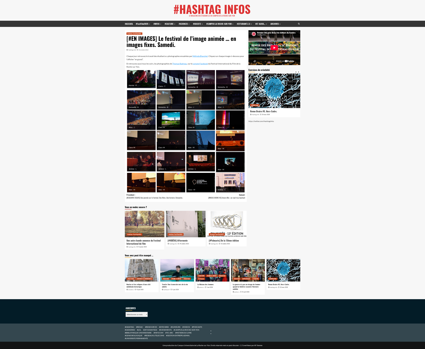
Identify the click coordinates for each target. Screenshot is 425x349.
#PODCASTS (197, 327)
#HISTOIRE (131, 279)
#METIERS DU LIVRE (183, 333)
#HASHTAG (187, 279)
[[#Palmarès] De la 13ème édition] (227, 224)
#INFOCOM (158, 333)
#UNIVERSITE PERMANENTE (144, 279)
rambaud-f (167, 290)
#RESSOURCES (151, 327)
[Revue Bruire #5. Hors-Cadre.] (262, 91)
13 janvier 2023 (142, 247)
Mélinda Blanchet (200, 56)
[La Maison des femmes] (212, 270)
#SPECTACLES (246, 279)
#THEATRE (255, 279)
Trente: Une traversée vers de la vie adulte (175, 285)
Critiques (201, 279)
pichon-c (201, 287)
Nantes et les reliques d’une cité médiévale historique (138, 285)
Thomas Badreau (179, 63)
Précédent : (155, 196)
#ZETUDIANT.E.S (243, 23)
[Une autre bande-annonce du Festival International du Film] (144, 224)
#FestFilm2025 (142, 23)
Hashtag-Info (132, 50)
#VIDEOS (186, 327)
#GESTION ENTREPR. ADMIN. (178, 335)
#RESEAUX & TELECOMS (154, 335)
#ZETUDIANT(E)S (150, 330)
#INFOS (156, 23)
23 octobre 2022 (143, 50)
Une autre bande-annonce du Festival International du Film (144, 242)
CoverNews (246, 345)
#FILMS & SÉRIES (176, 279)
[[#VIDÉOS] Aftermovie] (186, 224)
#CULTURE (169, 23)
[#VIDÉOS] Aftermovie (178, 240)
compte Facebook (200, 63)
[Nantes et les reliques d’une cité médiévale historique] (142, 270)
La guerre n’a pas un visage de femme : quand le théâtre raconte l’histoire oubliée (247, 286)
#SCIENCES (183, 23)
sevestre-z (131, 290)
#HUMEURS (175, 327)
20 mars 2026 (254, 114)
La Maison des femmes (205, 284)
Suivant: (226, 196)
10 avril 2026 (245, 292)
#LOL (139, 330)
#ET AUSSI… (260, 23)
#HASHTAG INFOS (212, 9)
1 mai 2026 (210, 287)
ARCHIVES (274, 23)
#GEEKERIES (130, 330)
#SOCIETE (197, 23)
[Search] (299, 24)
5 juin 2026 (175, 289)
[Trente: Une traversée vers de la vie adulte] (177, 270)
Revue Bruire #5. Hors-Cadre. (251, 111)
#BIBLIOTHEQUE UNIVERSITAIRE (138, 333)
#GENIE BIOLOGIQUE (133, 335)
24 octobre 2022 (184, 244)
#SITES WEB (164, 327)
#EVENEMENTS (165, 330)
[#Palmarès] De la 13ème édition (224, 240)
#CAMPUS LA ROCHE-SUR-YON (219, 23)
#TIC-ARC (169, 333)
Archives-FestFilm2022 (134, 34)
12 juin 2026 (140, 289)
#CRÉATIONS (296, 105)
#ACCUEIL (129, 23)
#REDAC (139, 327)
